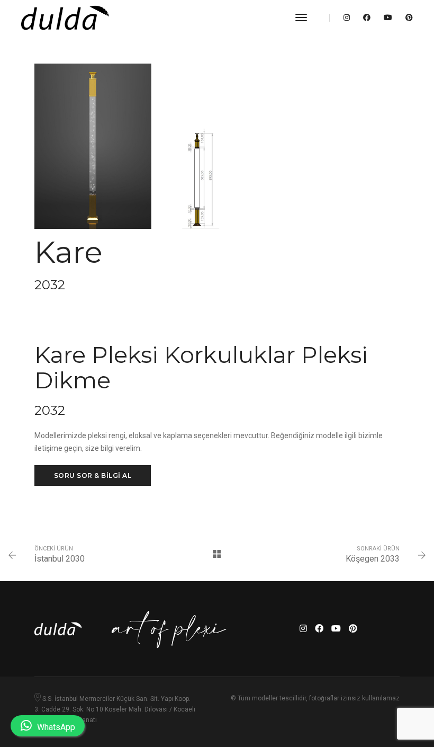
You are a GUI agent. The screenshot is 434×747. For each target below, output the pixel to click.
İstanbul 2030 (59, 559)
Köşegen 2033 (373, 559)
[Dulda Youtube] (388, 17)
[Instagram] (347, 17)
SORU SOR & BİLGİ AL (93, 475)
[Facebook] (366, 17)
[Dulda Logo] (65, 17)
